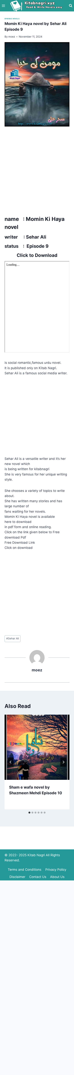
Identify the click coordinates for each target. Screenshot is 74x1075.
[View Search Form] (70, 5)
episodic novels (12, 19)
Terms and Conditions (24, 869)
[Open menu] (3, 6)
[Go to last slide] (11, 762)
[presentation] (37, 747)
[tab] (29, 813)
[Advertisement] (37, 170)
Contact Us (37, 877)
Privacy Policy (55, 869)
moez (37, 670)
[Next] (63, 762)
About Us (57, 877)
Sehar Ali (12, 638)
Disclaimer (17, 877)
